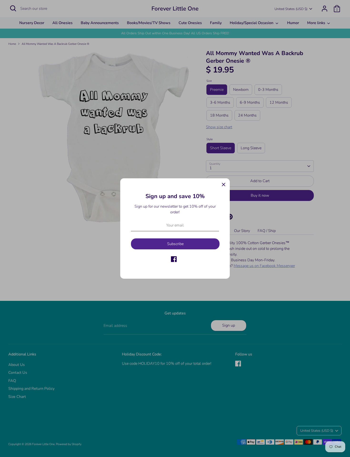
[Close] (223, 184)
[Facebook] (174, 259)
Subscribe (175, 243)
